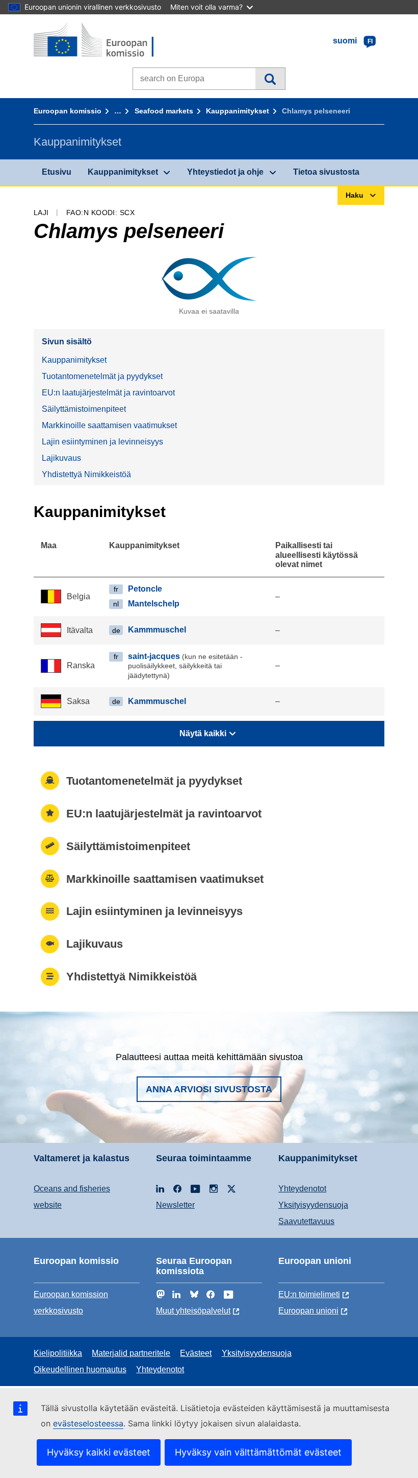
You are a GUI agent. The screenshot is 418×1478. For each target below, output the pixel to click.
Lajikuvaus (61, 458)
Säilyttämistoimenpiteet (84, 409)
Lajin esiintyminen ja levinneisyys (102, 441)
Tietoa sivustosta (326, 172)
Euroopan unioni (308, 1310)
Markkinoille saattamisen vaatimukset (109, 425)
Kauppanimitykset (237, 111)
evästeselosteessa (88, 1423)
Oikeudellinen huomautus (80, 1369)
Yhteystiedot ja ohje (225, 172)
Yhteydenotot (302, 1188)
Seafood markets (164, 111)
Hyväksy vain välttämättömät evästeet (258, 1452)
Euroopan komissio (67, 111)
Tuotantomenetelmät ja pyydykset (102, 376)
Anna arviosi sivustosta (209, 1089)
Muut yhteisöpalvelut (193, 1310)
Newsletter (175, 1205)
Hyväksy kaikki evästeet (98, 1452)
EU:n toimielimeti (309, 1294)
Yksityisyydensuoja (313, 1205)
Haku (269, 78)
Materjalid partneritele (131, 1353)
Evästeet (196, 1353)
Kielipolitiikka (58, 1353)
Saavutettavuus (306, 1221)
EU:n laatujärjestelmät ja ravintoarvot (108, 392)
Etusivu (56, 172)
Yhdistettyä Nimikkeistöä (86, 474)
